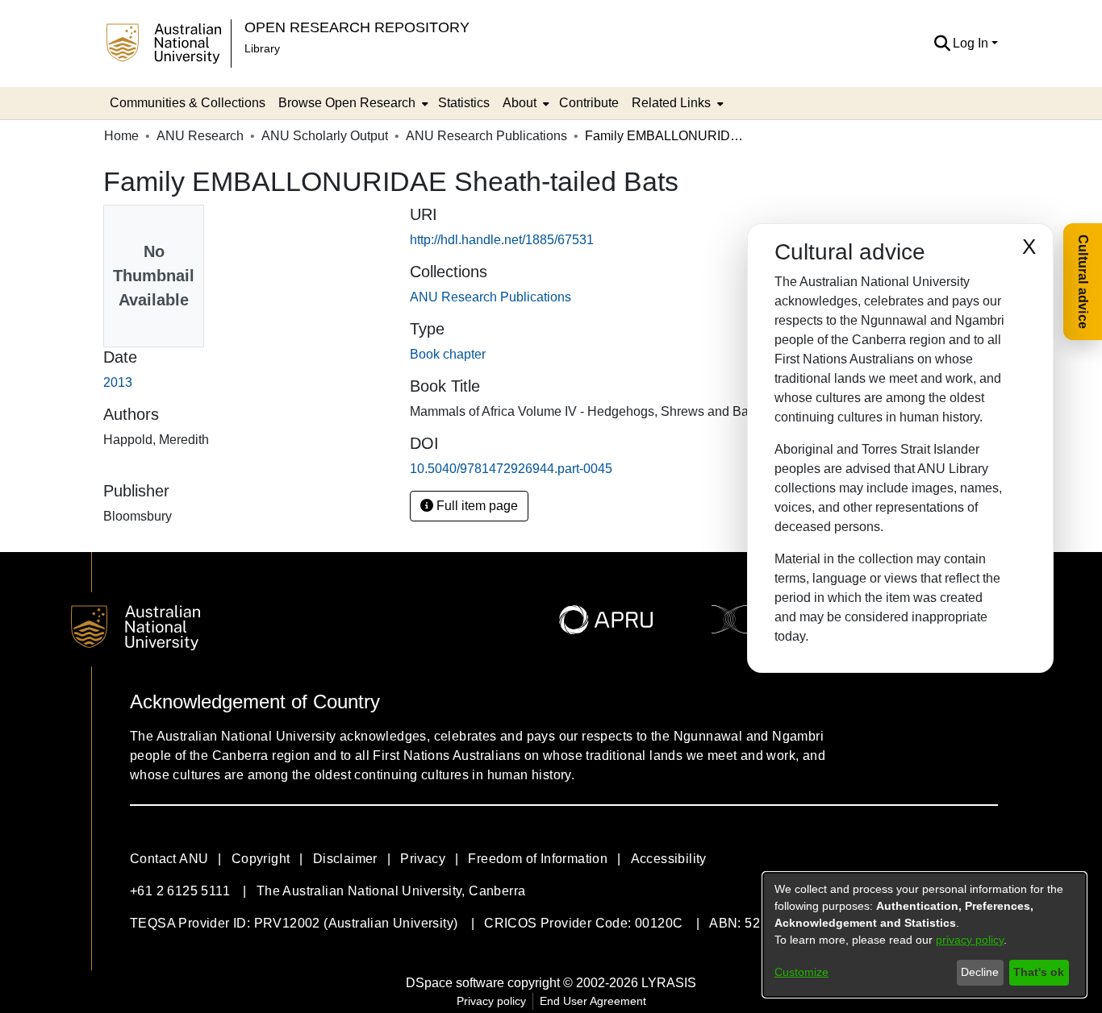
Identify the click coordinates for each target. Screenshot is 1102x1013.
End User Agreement (593, 1000)
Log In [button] (972, 43)
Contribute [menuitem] (589, 103)
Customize (801, 971)
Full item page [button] (475, 506)
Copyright (261, 859)
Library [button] (262, 48)
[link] (490, 297)
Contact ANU (169, 859)
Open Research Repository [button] (357, 27)
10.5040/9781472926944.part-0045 (511, 468)
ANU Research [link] (200, 136)
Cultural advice (1083, 282)
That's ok (1038, 971)
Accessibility (669, 859)
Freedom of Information (537, 859)
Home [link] (121, 136)
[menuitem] (352, 103)
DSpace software (455, 983)
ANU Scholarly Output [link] (324, 136)
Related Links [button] (671, 103)
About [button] (519, 103)
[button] (942, 43)
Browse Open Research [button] (346, 103)
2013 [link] (117, 382)
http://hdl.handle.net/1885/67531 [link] (502, 240)
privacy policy (970, 939)
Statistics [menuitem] (464, 103)
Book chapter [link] (448, 354)
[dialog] (924, 935)
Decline (980, 971)
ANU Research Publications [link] (486, 136)
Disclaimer (345, 859)
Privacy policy (491, 1000)
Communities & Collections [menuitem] (187, 103)
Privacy (422, 859)
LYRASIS (668, 983)
